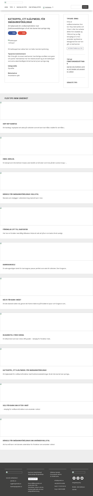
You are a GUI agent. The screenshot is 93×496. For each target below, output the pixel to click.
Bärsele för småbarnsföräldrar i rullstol (21, 194)
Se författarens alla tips (75, 48)
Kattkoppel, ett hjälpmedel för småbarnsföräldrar (24, 370)
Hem (6, 7)
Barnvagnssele (9, 265)
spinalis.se (13, 481)
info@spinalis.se (59, 480)
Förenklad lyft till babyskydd (15, 229)
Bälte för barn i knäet (12, 300)
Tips (11, 7)
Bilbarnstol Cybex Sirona (13, 335)
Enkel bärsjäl (9, 159)
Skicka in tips (22, 7)
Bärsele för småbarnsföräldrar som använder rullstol (26, 441)
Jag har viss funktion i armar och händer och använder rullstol (76, 69)
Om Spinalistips (35, 7)
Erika (76, 19)
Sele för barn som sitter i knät (16, 405)
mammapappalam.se (16, 486)
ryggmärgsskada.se (15, 483)
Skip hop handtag (10, 124)
